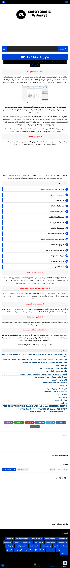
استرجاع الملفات (38, 62)
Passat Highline (60, 400)
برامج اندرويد (62, 542)
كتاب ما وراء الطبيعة (59, 380)
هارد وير (28, 550)
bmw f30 (63, 386)
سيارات (63, 546)
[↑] (35, 564)
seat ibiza (63, 397)
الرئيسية (62, 49)
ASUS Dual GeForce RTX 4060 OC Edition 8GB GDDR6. (43, 409)
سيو (55, 546)
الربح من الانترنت (36, 538)
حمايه (16, 542)
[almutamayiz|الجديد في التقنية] (35, 15)
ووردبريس (18, 550)
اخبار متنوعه (62, 538)
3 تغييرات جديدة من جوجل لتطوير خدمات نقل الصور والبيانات (43, 374)
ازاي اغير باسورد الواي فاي (56, 371)
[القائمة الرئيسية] (4, 48)
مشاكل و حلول (39, 550)
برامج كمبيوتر (50, 542)
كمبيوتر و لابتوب (20, 546)
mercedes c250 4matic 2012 (55, 383)
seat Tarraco (62, 394)
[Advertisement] (35, 160)
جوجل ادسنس (26, 542)
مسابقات (49, 550)
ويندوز (9, 550)
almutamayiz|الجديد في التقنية (46, 566)
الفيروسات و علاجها (21, 538)
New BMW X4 (61, 365)
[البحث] (3, 2)
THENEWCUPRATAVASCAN (55, 391)
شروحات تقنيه (45, 546)
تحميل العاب (38, 542)
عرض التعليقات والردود (8, 469)
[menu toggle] (66, 2)
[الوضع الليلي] (65, 563)
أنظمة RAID (35, 79)
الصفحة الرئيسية (49, 62)
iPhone (63, 554)
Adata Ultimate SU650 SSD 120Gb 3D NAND (48, 412)
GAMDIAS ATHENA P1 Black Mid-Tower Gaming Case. (44, 362)
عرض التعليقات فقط (22, 469)
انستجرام (9, 538)
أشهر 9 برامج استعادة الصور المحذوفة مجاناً (50, 377)
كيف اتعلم (8, 546)
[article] (19, 445)
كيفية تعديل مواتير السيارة (57, 389)
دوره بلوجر (7, 542)
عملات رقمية (33, 546)
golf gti (64, 403)
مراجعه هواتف (61, 550)
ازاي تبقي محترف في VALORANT (53, 368)
